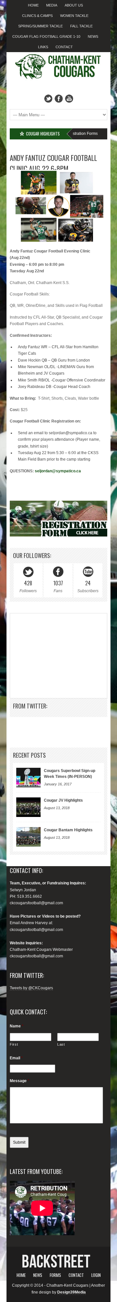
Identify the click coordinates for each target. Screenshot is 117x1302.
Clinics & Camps (37, 16)
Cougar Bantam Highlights (68, 830)
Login (96, 1275)
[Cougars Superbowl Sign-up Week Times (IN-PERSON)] (28, 777)
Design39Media (71, 1292)
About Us (74, 5)
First (14, 1044)
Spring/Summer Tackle (40, 26)
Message (19, 1081)
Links (43, 47)
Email (16, 1058)
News (93, 36)
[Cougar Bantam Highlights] (28, 837)
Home (33, 5)
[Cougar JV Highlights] (28, 807)
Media (51, 5)
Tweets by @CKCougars (31, 988)
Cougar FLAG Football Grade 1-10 (46, 36)
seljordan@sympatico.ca (58, 471)
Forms (55, 1275)
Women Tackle (74, 16)
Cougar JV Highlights (63, 800)
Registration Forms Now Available (79, 133)
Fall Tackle (81, 26)
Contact (64, 47)
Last (61, 1044)
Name (16, 1026)
